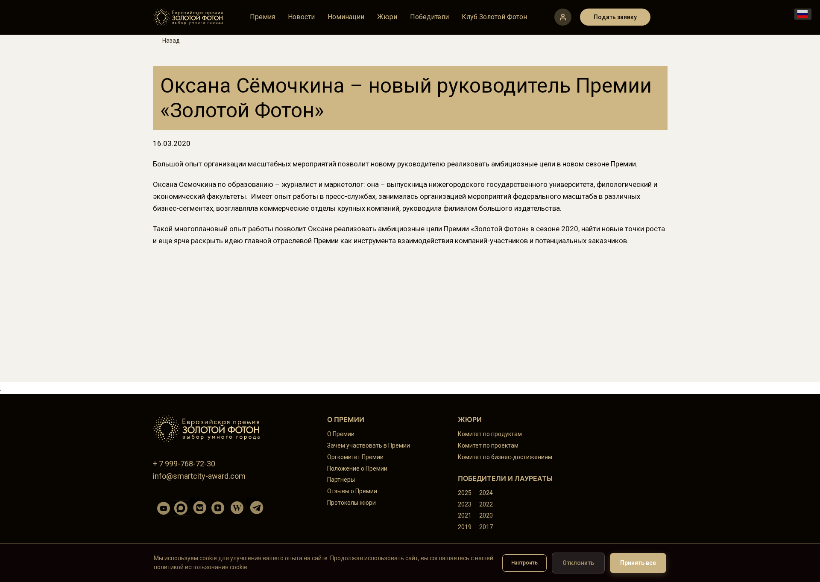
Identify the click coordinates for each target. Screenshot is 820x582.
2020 (486, 515)
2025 (465, 492)
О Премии (340, 434)
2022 (486, 504)
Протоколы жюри (351, 502)
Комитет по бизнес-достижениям (505, 457)
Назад (171, 40)
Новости (301, 17)
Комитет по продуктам (490, 434)
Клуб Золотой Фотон (494, 17)
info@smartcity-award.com (199, 475)
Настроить (524, 563)
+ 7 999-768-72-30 (184, 463)
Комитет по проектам (488, 445)
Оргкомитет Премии (355, 457)
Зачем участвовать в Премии (368, 445)
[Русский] (803, 14)
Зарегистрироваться (562, 17)
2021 (465, 515)
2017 (486, 527)
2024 (486, 492)
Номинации (346, 17)
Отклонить (578, 562)
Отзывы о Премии (352, 491)
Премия (262, 17)
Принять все (638, 562)
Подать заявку (615, 17)
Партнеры (341, 479)
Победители (429, 17)
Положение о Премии (357, 468)
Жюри (387, 17)
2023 (465, 504)
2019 (465, 527)
